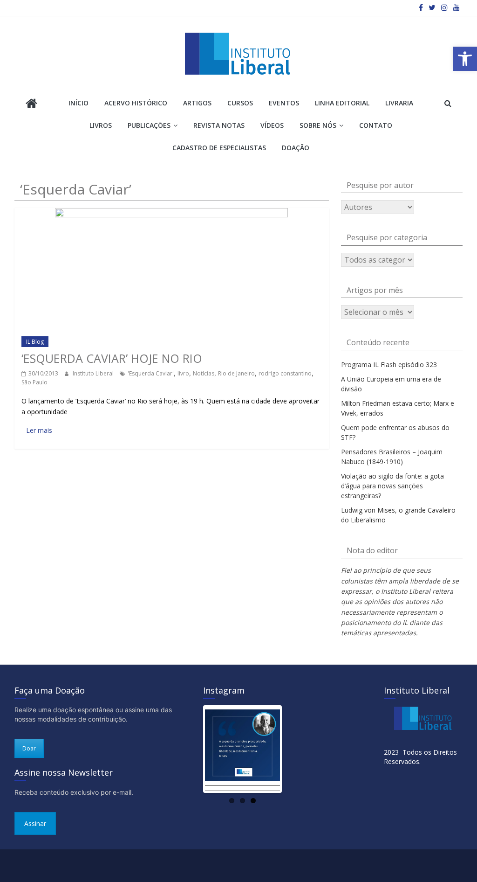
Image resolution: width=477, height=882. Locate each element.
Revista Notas (219, 125)
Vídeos (272, 125)
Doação (295, 147)
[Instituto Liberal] (31, 104)
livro (183, 373)
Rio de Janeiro (236, 373)
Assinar (35, 823)
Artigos (197, 102)
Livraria (399, 102)
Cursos (240, 102)
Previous (191, 749)
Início (78, 102)
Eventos (284, 102)
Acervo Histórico (135, 102)
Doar (29, 748)
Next (294, 749)
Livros (100, 125)
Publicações (149, 125)
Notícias (203, 373)
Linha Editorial (342, 102)
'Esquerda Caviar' (151, 373)
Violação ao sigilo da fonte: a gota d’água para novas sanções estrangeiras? (392, 486)
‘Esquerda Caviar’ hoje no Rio (111, 358)
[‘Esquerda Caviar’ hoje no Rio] (171, 212)
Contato (375, 125)
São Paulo (34, 382)
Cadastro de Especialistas (219, 147)
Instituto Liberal (94, 373)
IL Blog (35, 342)
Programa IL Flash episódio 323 (389, 364)
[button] (465, 59)
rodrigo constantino (285, 373)
